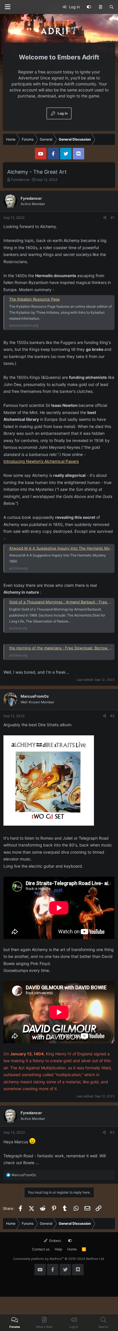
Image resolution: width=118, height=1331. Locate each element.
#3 (112, 1132)
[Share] (105, 217)
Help (58, 1249)
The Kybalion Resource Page (34, 299)
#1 (113, 217)
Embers (54, 1240)
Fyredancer (20, 179)
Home (72, 1249)
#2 (112, 716)
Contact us (41, 1249)
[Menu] (7, 7)
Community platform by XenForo (59, 1259)
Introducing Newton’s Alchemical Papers (41, 461)
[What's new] (100, 7)
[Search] (111, 7)
